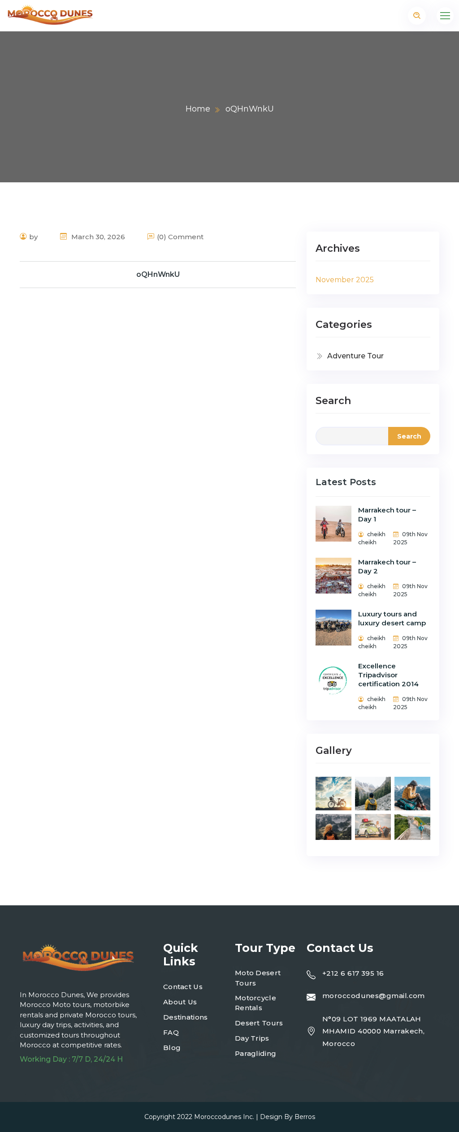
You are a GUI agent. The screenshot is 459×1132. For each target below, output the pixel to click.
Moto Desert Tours (258, 977)
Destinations (185, 1017)
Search (333, 401)
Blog (172, 1047)
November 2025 (345, 279)
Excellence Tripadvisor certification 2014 (388, 675)
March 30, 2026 (97, 236)
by (33, 236)
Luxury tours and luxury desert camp (392, 618)
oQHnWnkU (158, 274)
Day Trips (252, 1038)
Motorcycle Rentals (255, 1003)
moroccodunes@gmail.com (373, 995)
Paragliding (255, 1053)
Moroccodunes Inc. (224, 1117)
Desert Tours (259, 1023)
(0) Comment (180, 236)
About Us (180, 1002)
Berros (304, 1117)
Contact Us (183, 986)
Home (198, 109)
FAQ (171, 1032)
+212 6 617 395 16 (353, 973)
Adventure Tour (355, 356)
